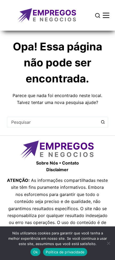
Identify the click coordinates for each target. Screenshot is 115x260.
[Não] (108, 243)
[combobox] (52, 122)
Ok (35, 252)
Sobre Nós (47, 163)
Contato (70, 163)
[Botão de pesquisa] (103, 122)
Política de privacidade (65, 252)
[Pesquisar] (97, 15)
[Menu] (106, 15)
